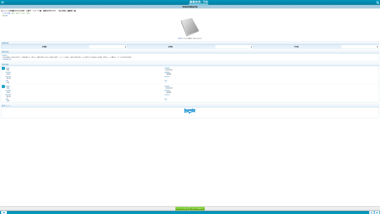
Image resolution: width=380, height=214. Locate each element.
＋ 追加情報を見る (6, 59)
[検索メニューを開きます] (2, 2)
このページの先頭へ (371, 212)
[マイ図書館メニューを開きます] (377, 2)
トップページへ (377, 212)
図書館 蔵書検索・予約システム (190, 2)
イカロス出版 (6, 13)
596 (6, 15)
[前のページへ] (4, 212)
